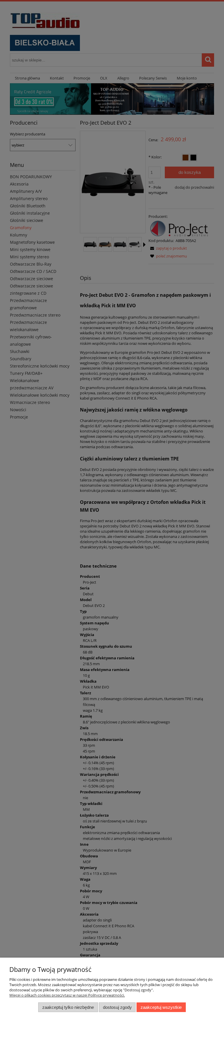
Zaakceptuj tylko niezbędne (68, 1007)
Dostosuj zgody (117, 1007)
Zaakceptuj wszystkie (161, 1007)
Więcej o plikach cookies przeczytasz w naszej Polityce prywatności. (67, 995)
